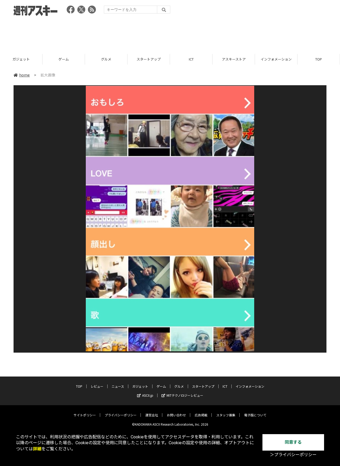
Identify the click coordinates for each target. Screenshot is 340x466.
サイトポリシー (85, 415)
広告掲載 (201, 415)
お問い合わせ (176, 415)
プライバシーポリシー (121, 415)
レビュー (97, 386)
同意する (293, 442)
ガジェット (21, 59)
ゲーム (63, 59)
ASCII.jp (147, 395)
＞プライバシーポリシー (293, 454)
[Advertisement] (170, 33)
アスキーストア (234, 59)
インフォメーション (276, 59)
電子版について (255, 415)
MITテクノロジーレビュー (185, 395)
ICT (191, 59)
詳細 (37, 448)
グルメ (106, 59)
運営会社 (151, 415)
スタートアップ (149, 59)
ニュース (118, 386)
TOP (318, 59)
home (24, 75)
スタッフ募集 (225, 415)
